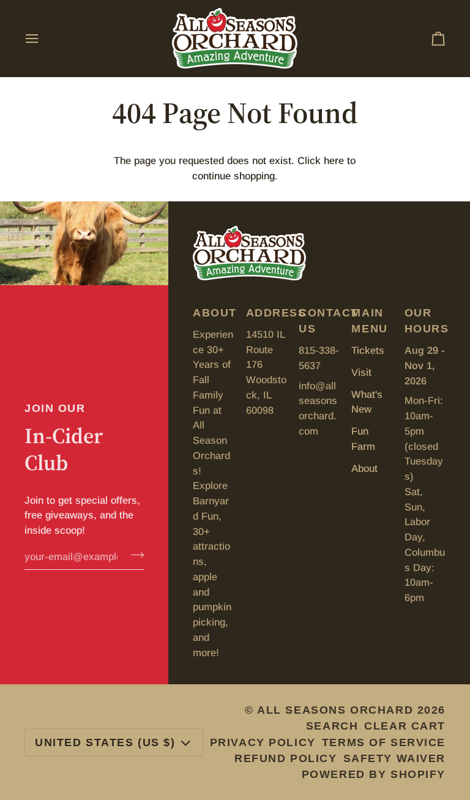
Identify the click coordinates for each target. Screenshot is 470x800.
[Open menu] (42, 38)
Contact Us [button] (319, 321)
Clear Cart (405, 726)
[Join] (134, 555)
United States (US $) (105, 742)
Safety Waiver (394, 758)
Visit (361, 372)
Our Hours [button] (425, 321)
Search (332, 726)
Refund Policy (285, 758)
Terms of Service (384, 742)
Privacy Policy (263, 742)
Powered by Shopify (374, 774)
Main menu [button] (369, 321)
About (364, 468)
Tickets (367, 350)
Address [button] (266, 313)
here (334, 160)
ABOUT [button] (213, 313)
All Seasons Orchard (335, 710)
